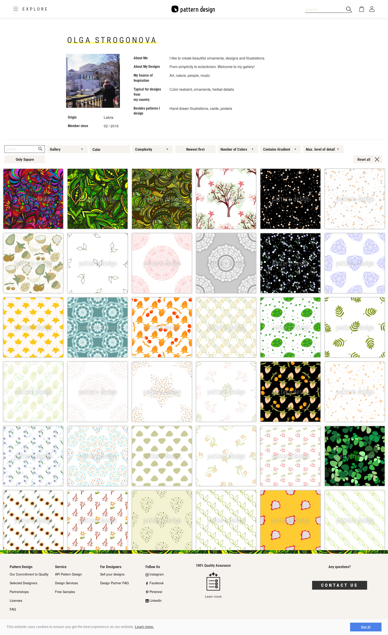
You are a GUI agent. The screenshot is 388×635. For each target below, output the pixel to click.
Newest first (195, 149)
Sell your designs (112, 574)
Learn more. (144, 627)
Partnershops (19, 591)
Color (97, 149)
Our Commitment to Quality (29, 574)
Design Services (66, 583)
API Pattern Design (68, 574)
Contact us (339, 585)
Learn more (213, 596)
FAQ (13, 609)
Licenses (16, 600)
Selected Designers (23, 583)
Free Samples (65, 591)
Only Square (25, 159)
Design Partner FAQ (114, 583)
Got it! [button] (366, 627)
